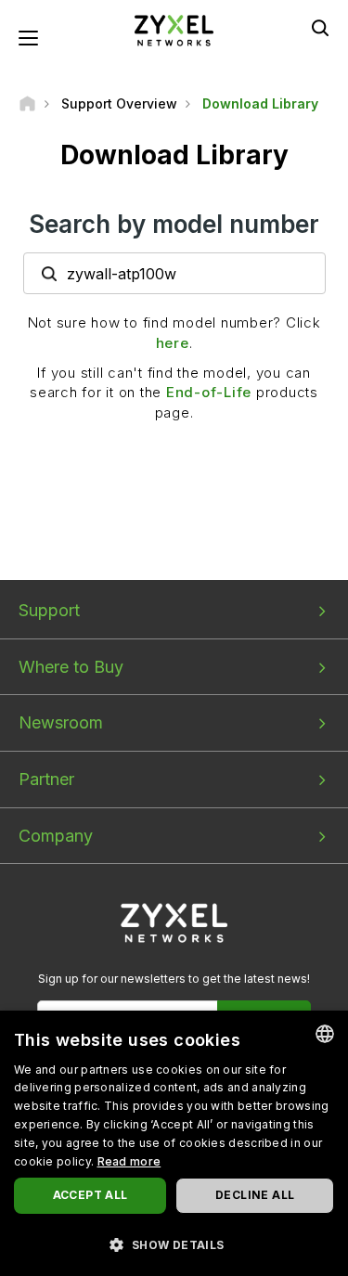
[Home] (27, 103)
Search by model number (174, 224)
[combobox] (325, 1034)
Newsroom (61, 722)
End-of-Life (208, 392)
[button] (174, 1244)
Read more (129, 1161)
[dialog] (174, 1143)
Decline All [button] (254, 1195)
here (172, 343)
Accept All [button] (90, 1195)
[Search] (320, 27)
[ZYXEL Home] (174, 29)
